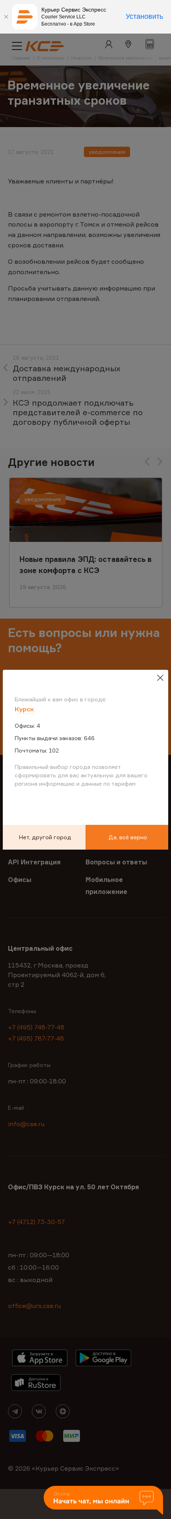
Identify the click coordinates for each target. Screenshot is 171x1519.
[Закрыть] (6, 16)
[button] (103, 1501)
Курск (24, 709)
